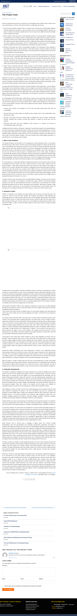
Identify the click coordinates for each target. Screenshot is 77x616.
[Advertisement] (28, 494)
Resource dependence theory (68, 50)
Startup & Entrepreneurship (32, 606)
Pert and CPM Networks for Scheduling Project (16, 543)
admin (14, 18)
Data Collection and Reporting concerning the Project (18, 537)
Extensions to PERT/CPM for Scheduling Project (16, 532)
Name (4, 578)
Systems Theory (69, 19)
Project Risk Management (10, 521)
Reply (54, 557)
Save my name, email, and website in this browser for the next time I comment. (23, 586)
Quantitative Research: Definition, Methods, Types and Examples (65, 105)
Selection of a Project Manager (12, 526)
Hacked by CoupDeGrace (66, 37)
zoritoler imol (12, 553)
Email (22, 578)
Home (34, 6)
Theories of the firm (30, 609)
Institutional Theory (70, 44)
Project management (7, 12)
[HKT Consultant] (10, 6)
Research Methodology (69, 6)
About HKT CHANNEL (5, 604)
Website (41, 578)
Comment (4, 565)
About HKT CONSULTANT (6, 606)
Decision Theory (69, 39)
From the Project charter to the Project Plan (42, 507)
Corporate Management (43, 6)
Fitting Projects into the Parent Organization (15, 507)
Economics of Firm (56, 6)
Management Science (31, 607)
